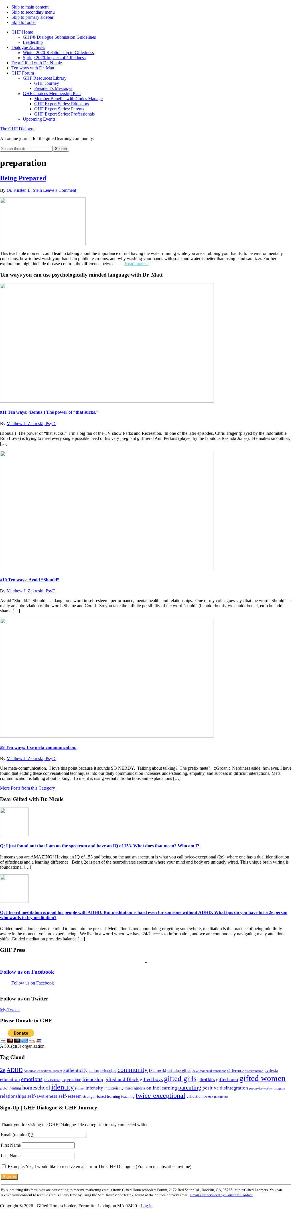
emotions (31, 1079)
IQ (121, 1088)
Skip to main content (29, 7)
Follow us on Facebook (27, 972)
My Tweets (10, 1009)
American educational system (43, 1070)
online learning (161, 1088)
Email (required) (17, 1134)
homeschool (36, 1087)
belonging (108, 1070)
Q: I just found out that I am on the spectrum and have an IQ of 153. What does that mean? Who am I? (99, 845)
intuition (111, 1088)
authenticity (75, 1070)
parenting (189, 1087)
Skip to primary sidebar (32, 17)
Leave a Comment (59, 190)
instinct (79, 1088)
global (4, 1088)
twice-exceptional (160, 1095)
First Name (11, 1145)
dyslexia (271, 1070)
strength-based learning (101, 1096)
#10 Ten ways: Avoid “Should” (29, 579)
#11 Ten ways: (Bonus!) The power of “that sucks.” (49, 412)
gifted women (262, 1078)
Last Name (11, 1155)
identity (62, 1087)
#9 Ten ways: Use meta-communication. (38, 747)
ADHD (15, 1070)
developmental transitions (209, 1070)
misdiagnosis (135, 1088)
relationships (13, 1096)
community (132, 1069)
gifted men (227, 1079)
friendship (92, 1079)
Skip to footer (23, 22)
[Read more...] (136, 263)
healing (15, 1088)
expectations (71, 1079)
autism (94, 1070)
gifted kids (206, 1079)
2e (2, 1070)
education (10, 1079)
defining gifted (179, 1070)
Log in (147, 1205)
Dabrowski (157, 1070)
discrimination (254, 1070)
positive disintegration (225, 1088)
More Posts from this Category (27, 788)
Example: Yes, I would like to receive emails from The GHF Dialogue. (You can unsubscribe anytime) (99, 1166)
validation (194, 1096)
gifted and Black (121, 1079)
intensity (94, 1088)
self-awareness (42, 1096)
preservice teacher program (267, 1088)
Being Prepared (23, 178)
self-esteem (70, 1096)
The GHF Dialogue (17, 128)
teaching (128, 1096)
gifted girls (180, 1078)
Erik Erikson (52, 1080)
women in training (216, 1096)
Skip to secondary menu (33, 12)
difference (235, 1070)
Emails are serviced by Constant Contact (221, 1195)
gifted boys (151, 1079)
